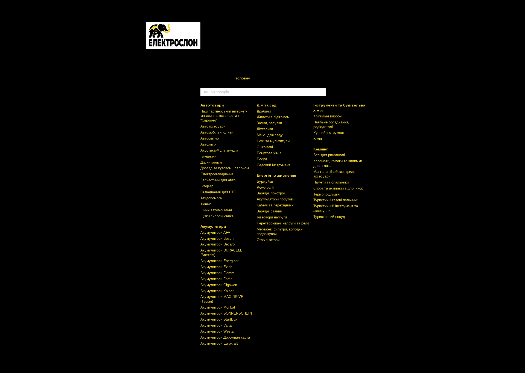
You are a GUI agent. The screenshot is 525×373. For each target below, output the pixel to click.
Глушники (208, 156)
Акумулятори (213, 226)
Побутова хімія (269, 153)
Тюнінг (205, 204)
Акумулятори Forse (216, 279)
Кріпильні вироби (327, 116)
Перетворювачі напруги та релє (283, 223)
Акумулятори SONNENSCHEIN (226, 313)
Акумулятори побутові (275, 199)
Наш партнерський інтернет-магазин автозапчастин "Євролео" (223, 116)
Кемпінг (320, 149)
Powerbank (265, 187)
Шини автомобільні (216, 210)
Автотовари (212, 105)
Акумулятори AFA (215, 232)
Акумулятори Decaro (217, 244)
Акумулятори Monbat (217, 307)
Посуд (262, 159)
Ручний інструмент (329, 133)
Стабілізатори (268, 240)
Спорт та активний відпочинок (338, 188)
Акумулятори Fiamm (217, 273)
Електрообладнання (217, 174)
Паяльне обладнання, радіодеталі (331, 124)
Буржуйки (265, 181)
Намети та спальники (331, 182)
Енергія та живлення (276, 175)
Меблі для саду (270, 135)
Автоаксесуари (212, 126)
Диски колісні (211, 162)
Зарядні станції (269, 211)
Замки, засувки (269, 123)
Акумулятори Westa (217, 331)
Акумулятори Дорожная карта (225, 337)
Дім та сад (266, 105)
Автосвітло (209, 138)
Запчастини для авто (217, 180)
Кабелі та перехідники (275, 205)
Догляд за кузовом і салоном (224, 168)
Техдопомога (211, 198)
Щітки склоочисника (217, 216)
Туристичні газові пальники (335, 200)
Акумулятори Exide (216, 267)
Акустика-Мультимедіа (219, 150)
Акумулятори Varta (216, 325)
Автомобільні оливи (216, 132)
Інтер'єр (206, 186)
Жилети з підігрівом (273, 117)
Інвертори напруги (272, 217)
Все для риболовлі (329, 155)
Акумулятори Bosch (217, 238)
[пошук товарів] (321, 92)
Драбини (264, 111)
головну (243, 78)
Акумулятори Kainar (217, 291)
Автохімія (208, 144)
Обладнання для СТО (218, 192)
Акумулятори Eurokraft (219, 343)
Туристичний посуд (329, 217)
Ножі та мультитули (273, 141)
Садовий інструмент (273, 165)
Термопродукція (326, 194)
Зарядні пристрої (271, 193)
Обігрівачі (265, 147)
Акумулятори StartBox (218, 319)
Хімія (317, 139)
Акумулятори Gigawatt (218, 285)
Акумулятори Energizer (219, 261)
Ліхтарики (265, 129)
